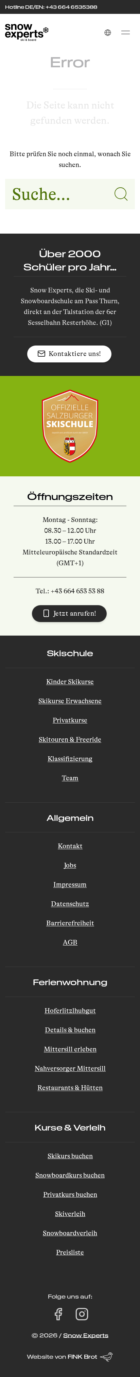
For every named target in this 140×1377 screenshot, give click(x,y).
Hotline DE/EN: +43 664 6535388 (51, 7)
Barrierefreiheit (70, 923)
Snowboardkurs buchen (70, 1175)
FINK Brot (82, 1356)
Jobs (70, 865)
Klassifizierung (70, 759)
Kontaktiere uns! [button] (75, 354)
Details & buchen (70, 1030)
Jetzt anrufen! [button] (75, 613)
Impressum (70, 884)
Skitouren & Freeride (70, 739)
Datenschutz (70, 904)
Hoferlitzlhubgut (70, 1011)
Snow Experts (85, 1335)
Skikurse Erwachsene (70, 701)
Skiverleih (70, 1214)
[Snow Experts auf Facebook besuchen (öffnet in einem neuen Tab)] (58, 1314)
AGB (70, 942)
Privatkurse (70, 720)
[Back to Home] (27, 32)
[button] (107, 32)
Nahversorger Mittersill (70, 1068)
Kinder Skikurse (70, 682)
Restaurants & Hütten (70, 1088)
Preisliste (70, 1252)
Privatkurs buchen (70, 1194)
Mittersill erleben (70, 1049)
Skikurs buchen (70, 1156)
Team (70, 778)
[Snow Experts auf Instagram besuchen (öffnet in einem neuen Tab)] (82, 1314)
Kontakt (70, 846)
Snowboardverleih (70, 1233)
